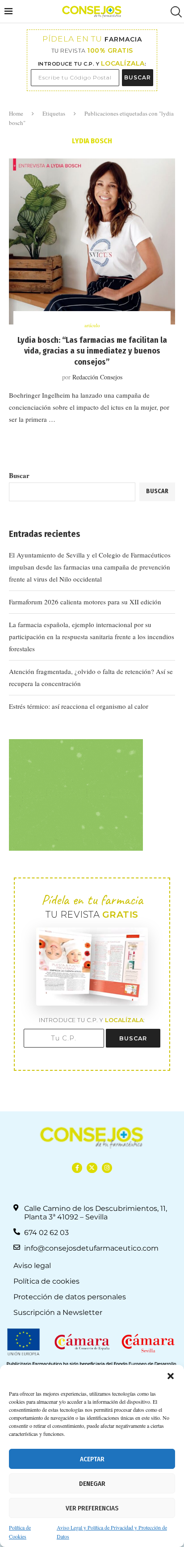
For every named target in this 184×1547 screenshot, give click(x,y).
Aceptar (92, 1459)
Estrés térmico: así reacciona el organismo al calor (78, 706)
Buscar (19, 475)
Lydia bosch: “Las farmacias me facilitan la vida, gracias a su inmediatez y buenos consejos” (92, 351)
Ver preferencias (92, 1508)
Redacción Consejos (97, 377)
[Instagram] (107, 1168)
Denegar (92, 1484)
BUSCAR (137, 77)
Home (16, 113)
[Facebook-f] (77, 1168)
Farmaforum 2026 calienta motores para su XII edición (85, 601)
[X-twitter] (92, 1168)
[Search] (175, 12)
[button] (170, 1376)
